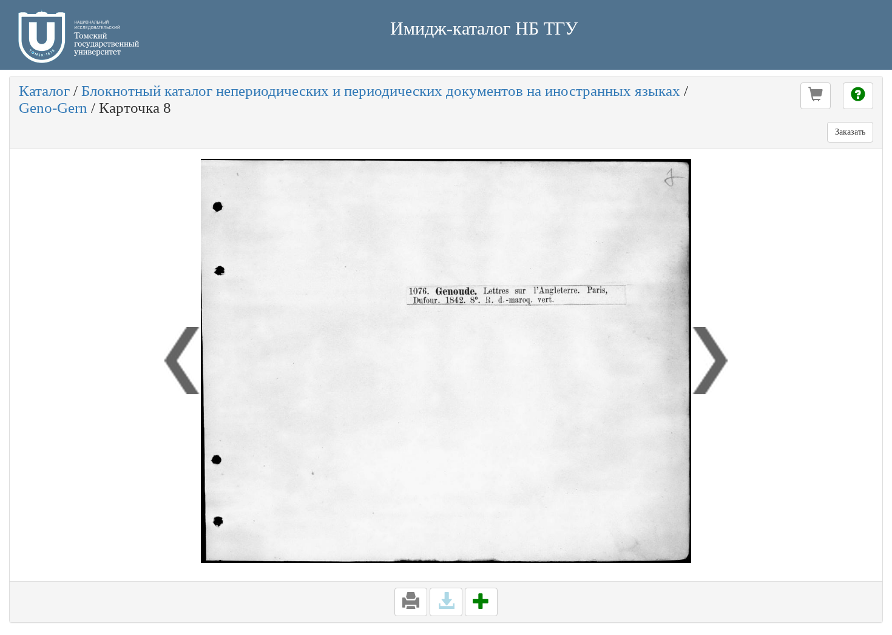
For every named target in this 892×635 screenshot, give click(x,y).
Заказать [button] (850, 131)
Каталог (44, 90)
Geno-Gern (53, 107)
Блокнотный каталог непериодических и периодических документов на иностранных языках (380, 90)
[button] (815, 95)
